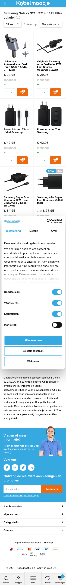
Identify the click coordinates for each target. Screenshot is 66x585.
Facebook (7, 467)
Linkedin (31, 467)
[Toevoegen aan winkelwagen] (22, 92)
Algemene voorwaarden (27, 542)
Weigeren (33, 361)
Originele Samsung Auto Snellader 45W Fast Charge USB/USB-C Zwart (49, 65)
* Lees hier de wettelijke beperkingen (21, 495)
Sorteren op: (30, 24)
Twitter (23, 467)
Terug (4, 3)
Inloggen (18, 583)
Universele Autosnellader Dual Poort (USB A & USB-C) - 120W (16, 65)
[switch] (57, 303)
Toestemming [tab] (12, 230)
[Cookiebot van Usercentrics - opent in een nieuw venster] (47, 221)
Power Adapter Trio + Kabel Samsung (16, 131)
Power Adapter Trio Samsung (48, 131)
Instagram (15, 467)
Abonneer (52, 489)
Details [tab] (33, 230)
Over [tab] (54, 230)
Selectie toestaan (33, 350)
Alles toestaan (33, 340)
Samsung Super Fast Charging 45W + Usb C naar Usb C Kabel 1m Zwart (16, 201)
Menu (33, 583)
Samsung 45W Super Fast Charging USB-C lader (50, 200)
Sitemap (48, 542)
